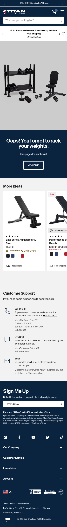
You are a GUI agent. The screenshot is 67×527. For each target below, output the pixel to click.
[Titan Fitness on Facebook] (19, 438)
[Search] (60, 20)
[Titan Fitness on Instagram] (5, 438)
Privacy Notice (24, 504)
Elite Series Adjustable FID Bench (21, 241)
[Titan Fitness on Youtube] (33, 438)
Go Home (33, 165)
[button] (54, 12)
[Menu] (60, 12)
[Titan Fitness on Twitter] (48, 438)
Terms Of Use (9, 504)
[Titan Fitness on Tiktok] (62, 438)
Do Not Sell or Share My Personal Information (21, 508)
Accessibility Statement (13, 512)
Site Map (47, 508)
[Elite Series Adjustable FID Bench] (24, 212)
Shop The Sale (34, 37)
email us (31, 362)
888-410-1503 (50, 315)
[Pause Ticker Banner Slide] (63, 33)
